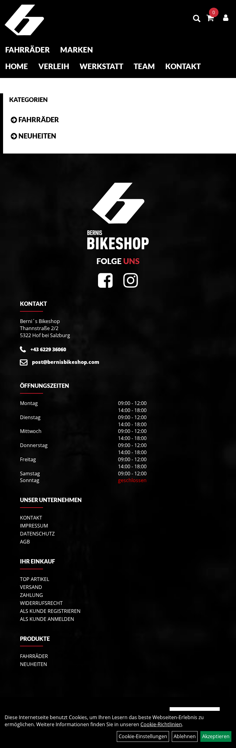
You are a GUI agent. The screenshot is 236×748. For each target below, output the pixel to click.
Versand (31, 587)
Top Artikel (34, 579)
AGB (25, 541)
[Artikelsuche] (196, 19)
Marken (76, 49)
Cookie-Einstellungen (143, 736)
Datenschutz (37, 533)
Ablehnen (185, 736)
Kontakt (183, 66)
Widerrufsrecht (41, 603)
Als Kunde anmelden (47, 619)
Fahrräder (27, 49)
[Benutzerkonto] (225, 17)
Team (144, 66)
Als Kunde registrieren (50, 611)
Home (16, 66)
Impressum (34, 525)
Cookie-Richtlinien (161, 724)
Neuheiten (37, 136)
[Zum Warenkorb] (210, 18)
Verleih (53, 66)
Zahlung (31, 595)
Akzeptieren (216, 736)
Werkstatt (101, 66)
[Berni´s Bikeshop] (24, 20)
